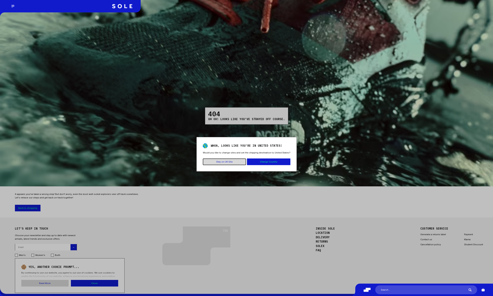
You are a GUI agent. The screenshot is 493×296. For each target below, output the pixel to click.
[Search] (470, 289)
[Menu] (12, 6)
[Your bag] (483, 289)
